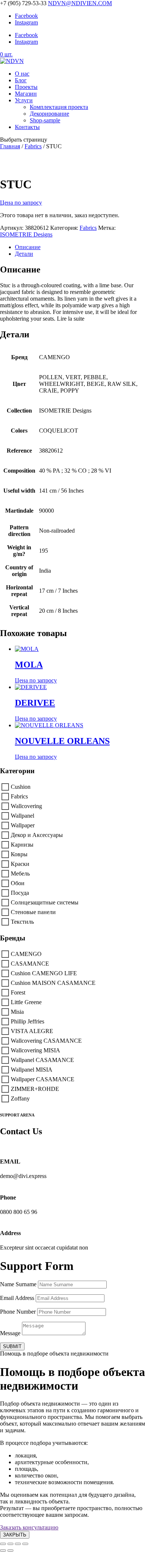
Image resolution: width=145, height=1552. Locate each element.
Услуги (24, 100)
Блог (21, 80)
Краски (20, 864)
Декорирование (49, 113)
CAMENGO (26, 954)
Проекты (26, 87)
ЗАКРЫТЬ (14, 1535)
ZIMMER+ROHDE (35, 1089)
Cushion (20, 787)
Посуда (20, 893)
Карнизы (22, 844)
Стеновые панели (33, 912)
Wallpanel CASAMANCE (42, 1060)
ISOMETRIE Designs (26, 234)
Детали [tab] (24, 254)
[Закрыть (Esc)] (25, 1544)
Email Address (17, 1298)
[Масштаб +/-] (3, 1544)
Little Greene (26, 1002)
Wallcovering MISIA (35, 1050)
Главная (10, 146)
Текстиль (22, 922)
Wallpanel (22, 816)
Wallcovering (26, 806)
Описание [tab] (28, 247)
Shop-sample (45, 120)
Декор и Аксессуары (37, 835)
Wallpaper (23, 825)
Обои (18, 883)
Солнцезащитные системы (44, 902)
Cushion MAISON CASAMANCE (53, 983)
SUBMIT (12, 1346)
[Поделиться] (18, 1544)
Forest (18, 992)
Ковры (19, 854)
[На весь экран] (10, 1544)
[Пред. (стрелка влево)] (3, 1550)
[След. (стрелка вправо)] (10, 1550)
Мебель (20, 873)
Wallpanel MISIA (31, 1069)
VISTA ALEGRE (32, 1031)
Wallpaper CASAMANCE (42, 1079)
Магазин (26, 93)
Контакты (27, 127)
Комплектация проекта (59, 107)
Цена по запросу (21, 202)
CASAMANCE (30, 963)
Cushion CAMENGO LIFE (44, 973)
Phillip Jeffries (27, 1021)
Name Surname (18, 1284)
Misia (17, 1012)
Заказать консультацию (29, 1527)
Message (10, 1333)
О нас (22, 73)
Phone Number (18, 1311)
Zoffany (20, 1098)
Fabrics (33, 146)
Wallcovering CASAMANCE (46, 1041)
